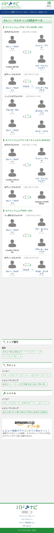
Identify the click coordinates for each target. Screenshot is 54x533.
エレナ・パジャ (41, 131)
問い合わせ (27, 526)
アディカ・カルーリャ (41, 250)
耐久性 (11, 412)
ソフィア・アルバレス (41, 89)
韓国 (16, 352)
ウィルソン (26, 375)
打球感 (24, 384)
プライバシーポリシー (27, 516)
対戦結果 (26, 86)
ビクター (37, 375)
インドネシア (8, 356)
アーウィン (34, 403)
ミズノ (17, 375)
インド (18, 356)
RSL (25, 403)
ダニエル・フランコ (41, 112)
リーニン (46, 375)
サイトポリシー (27, 519)
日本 (4, 352)
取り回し (43, 384)
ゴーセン (17, 403)
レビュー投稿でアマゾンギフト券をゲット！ (26, 431)
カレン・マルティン (12, 48)
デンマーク (25, 352)
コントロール (14, 384)
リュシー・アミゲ (41, 46)
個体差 (44, 412)
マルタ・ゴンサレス (41, 272)
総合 (4, 384)
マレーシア (36, 352)
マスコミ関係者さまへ (27, 523)
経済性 (36, 412)
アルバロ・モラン (12, 111)
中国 (10, 352)
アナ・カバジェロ (41, 230)
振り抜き (33, 384)
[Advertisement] (27, 308)
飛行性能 (20, 412)
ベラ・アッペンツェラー (41, 67)
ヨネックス (7, 375)
